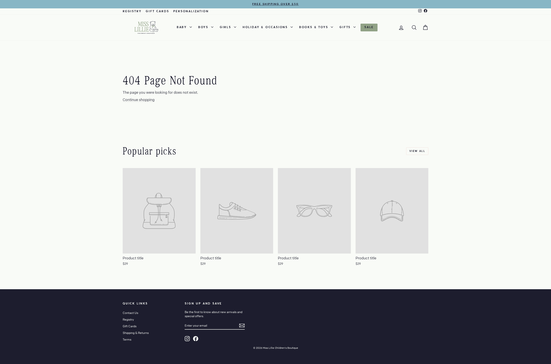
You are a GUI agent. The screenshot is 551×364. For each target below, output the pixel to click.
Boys (204, 27)
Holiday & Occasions (266, 27)
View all (417, 151)
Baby (183, 27)
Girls (226, 27)
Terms (127, 339)
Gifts (345, 27)
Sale (369, 27)
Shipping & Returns (136, 333)
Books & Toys (314, 27)
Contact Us (130, 313)
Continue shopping (139, 99)
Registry (132, 11)
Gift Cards (157, 11)
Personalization (191, 11)
